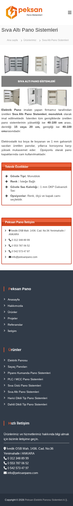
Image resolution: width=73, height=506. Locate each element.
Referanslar (15, 324)
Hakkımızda (15, 305)
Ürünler (12, 312)
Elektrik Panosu (18, 360)
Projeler (13, 318)
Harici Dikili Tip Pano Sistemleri (27, 398)
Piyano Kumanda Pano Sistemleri (29, 373)
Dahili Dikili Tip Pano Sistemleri (27, 404)
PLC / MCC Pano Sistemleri (25, 379)
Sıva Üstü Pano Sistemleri (24, 385)
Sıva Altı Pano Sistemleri (23, 391)
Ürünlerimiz (30, 40)
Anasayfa (14, 299)
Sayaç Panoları (17, 366)
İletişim (12, 331)
